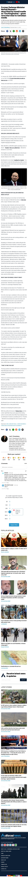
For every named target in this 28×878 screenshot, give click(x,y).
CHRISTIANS (4, 425)
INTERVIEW (10, 425)
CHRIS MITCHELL (13, 423)
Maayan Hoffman (5, 646)
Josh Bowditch (4, 668)
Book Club (3, 860)
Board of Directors (5, 855)
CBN (7, 423)
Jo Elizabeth (4, 624)
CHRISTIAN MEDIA (21, 423)
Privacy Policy (4, 866)
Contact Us (3, 868)
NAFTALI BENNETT (17, 425)
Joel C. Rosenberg (5, 27)
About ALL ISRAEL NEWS (6, 851)
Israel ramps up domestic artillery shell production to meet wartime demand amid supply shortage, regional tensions (13, 777)
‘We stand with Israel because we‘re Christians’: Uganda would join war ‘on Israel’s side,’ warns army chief (13, 573)
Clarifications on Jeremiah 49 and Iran (11, 666)
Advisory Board (4, 857)
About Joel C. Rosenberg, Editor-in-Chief (10, 849)
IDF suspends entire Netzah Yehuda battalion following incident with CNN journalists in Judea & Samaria (14, 801)
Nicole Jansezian (5, 552)
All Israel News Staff (5, 576)
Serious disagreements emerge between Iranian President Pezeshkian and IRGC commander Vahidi (13, 597)
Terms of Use (4, 864)
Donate (2, 862)
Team (2, 853)
